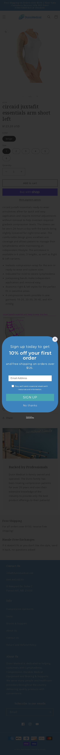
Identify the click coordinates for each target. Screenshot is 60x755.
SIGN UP (30, 397)
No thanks (30, 405)
